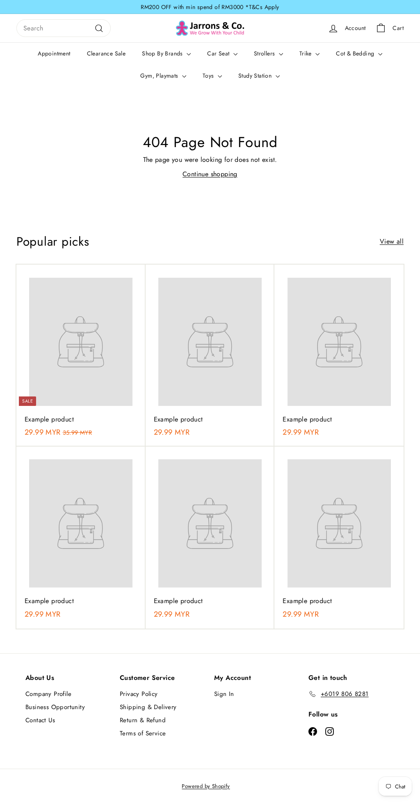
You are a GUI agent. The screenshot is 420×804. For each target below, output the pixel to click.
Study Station (256, 75)
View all (392, 241)
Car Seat (219, 53)
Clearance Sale (106, 53)
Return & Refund (143, 720)
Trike (306, 53)
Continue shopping (210, 174)
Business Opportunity (55, 707)
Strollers (265, 53)
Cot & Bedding (356, 53)
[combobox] (63, 28)
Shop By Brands (163, 53)
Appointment (54, 53)
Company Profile (48, 693)
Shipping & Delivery (148, 707)
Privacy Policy (139, 693)
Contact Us (40, 720)
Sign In (224, 693)
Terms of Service (143, 733)
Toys (209, 75)
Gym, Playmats (160, 75)
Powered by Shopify (206, 786)
